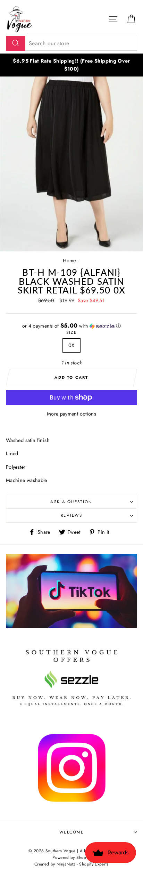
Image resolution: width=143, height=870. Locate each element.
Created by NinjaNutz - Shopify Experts (71, 864)
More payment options (71, 413)
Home (69, 260)
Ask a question (71, 502)
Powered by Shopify (71, 857)
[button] (71, 325)
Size (71, 332)
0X (71, 345)
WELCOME (71, 832)
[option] (71, 65)
